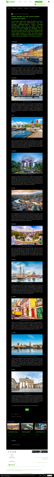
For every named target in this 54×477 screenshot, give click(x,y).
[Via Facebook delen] (11, 414)
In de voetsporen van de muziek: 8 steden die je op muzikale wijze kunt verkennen (40, 432)
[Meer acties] (42, 14)
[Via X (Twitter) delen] (13, 414)
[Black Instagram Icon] (10, 451)
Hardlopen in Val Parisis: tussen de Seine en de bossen (26, 432)
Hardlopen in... (20, 8)
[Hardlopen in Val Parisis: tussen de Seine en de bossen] (27, 426)
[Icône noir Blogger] (15, 451)
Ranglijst (26, 8)
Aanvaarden (49, 475)
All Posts (8, 8)
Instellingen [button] (40, 475)
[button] (39, 2)
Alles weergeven (44, 421)
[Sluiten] (52, 475)
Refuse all (44, 475)
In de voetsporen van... (34, 8)
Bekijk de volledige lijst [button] (19, 470)
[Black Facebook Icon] (8, 451)
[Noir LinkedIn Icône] (13, 451)
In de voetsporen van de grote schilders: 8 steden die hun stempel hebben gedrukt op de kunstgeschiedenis (13, 432)
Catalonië (14, 8)
